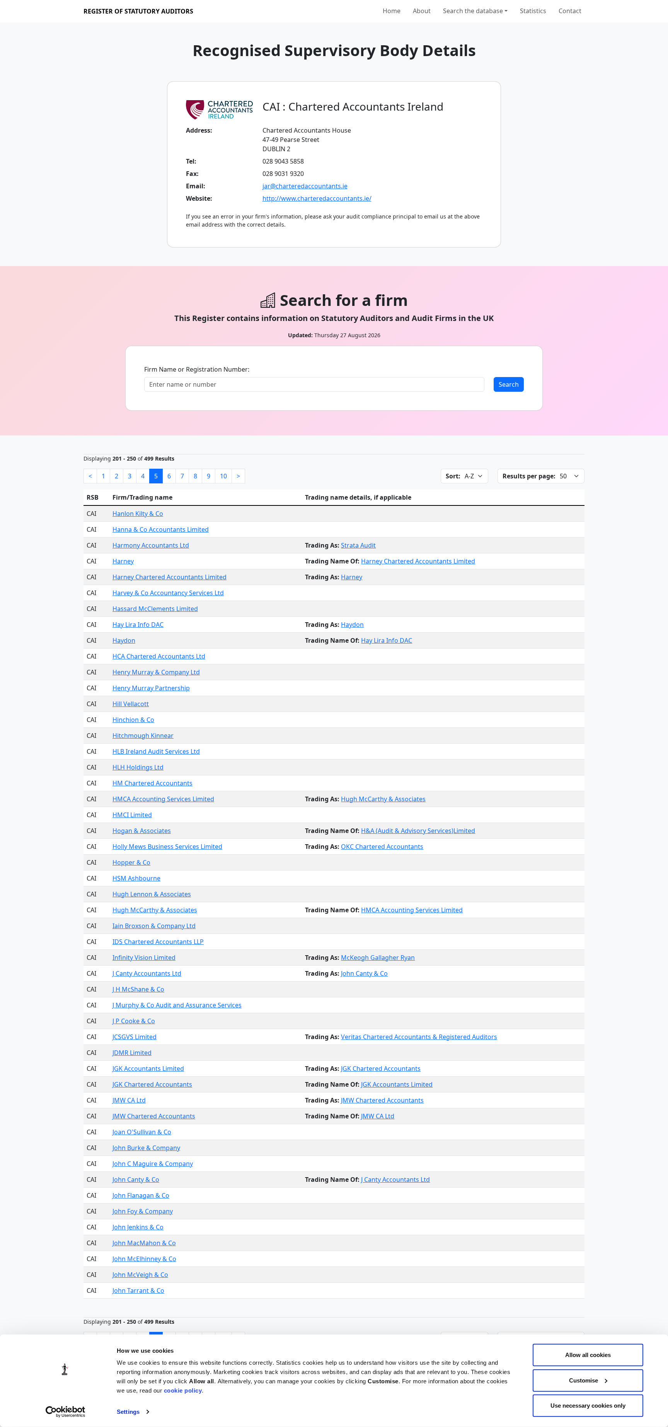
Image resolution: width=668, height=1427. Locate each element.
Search (509, 384)
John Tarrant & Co (138, 1290)
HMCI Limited (132, 815)
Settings (128, 1411)
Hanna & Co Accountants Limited (160, 529)
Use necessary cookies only (587, 1405)
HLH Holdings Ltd (138, 767)
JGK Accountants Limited (148, 1068)
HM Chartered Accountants (152, 783)
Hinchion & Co (133, 719)
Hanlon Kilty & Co (137, 513)
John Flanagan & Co (140, 1195)
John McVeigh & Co (140, 1274)
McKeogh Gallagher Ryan (378, 957)
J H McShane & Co (138, 989)
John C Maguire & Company (152, 1163)
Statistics (533, 11)
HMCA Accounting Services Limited (163, 799)
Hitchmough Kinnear (143, 735)
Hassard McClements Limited (155, 608)
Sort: (453, 476)
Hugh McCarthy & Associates (383, 799)
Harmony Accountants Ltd (150, 545)
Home (391, 11)
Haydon (352, 624)
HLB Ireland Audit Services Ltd (156, 751)
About (422, 11)
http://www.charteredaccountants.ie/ (316, 198)
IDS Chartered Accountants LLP (158, 941)
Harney (123, 561)
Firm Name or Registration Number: (196, 369)
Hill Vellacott (130, 704)
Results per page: (529, 476)
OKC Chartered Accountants (382, 846)
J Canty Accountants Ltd (146, 973)
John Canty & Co (364, 973)
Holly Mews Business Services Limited (167, 846)
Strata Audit (358, 545)
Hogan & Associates (141, 830)
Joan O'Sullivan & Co (141, 1132)
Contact (570, 11)
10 (223, 476)
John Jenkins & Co (138, 1227)
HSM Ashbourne (136, 878)
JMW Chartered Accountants (382, 1100)
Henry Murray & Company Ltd (156, 672)
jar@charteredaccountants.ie (305, 186)
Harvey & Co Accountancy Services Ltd (168, 593)
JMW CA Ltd (129, 1100)
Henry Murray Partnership (151, 688)
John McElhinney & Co (144, 1259)
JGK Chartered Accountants (381, 1068)
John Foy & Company (142, 1211)
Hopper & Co (131, 862)
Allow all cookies (588, 1355)
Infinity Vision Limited (144, 957)
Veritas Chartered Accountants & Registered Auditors (419, 1037)
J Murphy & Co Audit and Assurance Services (177, 1005)
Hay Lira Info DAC (138, 624)
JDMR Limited (132, 1052)
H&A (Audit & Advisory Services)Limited (418, 830)
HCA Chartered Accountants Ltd (158, 656)
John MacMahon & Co (144, 1243)
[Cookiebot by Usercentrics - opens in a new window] (65, 1412)
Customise (583, 1380)
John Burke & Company (146, 1148)
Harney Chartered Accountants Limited (418, 561)
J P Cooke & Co (133, 1021)
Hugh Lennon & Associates (151, 894)
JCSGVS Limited (134, 1037)
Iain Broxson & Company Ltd (154, 926)
